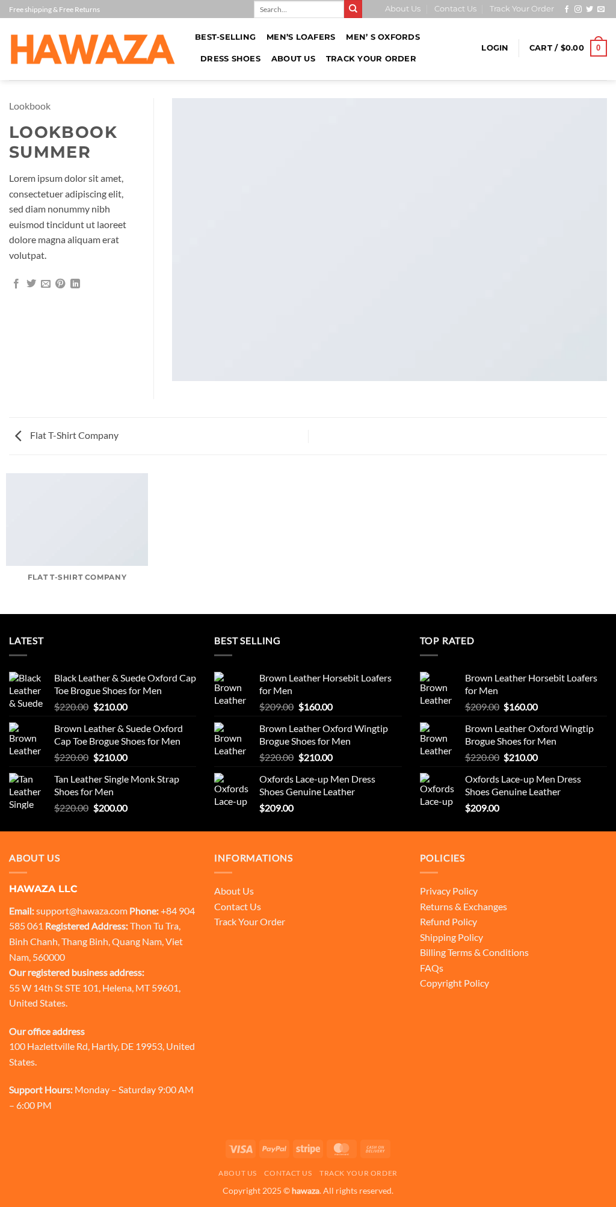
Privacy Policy (449, 890)
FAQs (431, 967)
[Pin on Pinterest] (60, 284)
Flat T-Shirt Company (73, 435)
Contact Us (455, 8)
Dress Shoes (230, 58)
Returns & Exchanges (463, 906)
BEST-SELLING (225, 37)
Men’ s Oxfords (383, 37)
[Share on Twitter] (31, 284)
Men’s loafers (300, 37)
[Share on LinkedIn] (75, 284)
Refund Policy (448, 921)
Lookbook (30, 105)
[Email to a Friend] (46, 284)
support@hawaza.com (82, 910)
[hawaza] (93, 49)
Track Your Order (522, 8)
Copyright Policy (454, 982)
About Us (402, 8)
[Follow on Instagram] (578, 9)
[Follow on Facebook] (566, 9)
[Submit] (353, 9)
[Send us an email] (601, 9)
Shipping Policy (451, 937)
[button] (494, 48)
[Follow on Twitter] (589, 9)
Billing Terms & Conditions (474, 952)
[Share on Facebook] (16, 284)
